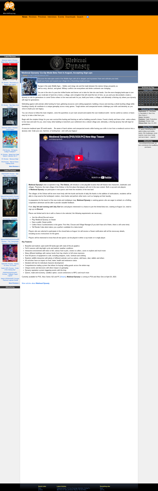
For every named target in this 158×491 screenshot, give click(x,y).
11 (145, 98)
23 (139, 102)
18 (145, 100)
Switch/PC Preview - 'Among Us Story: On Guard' (10, 264)
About (101, 488)
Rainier (25, 75)
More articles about (35, 283)
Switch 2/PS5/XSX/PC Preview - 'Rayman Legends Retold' (10, 279)
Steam (63, 277)
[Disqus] (79, 318)
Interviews (52, 17)
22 (156, 100)
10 (142, 98)
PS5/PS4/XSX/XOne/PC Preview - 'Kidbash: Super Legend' (10, 274)
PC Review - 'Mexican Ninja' (10, 159)
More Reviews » (14, 166)
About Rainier (148, 127)
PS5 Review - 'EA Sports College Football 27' (10, 150)
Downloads (70, 17)
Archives (40, 489)
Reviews (33, 17)
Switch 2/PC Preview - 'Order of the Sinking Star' (10, 269)
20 (151, 100)
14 (153, 98)
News (39, 488)
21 (153, 100)
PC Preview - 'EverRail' (10, 219)
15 (156, 98)
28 (153, 102)
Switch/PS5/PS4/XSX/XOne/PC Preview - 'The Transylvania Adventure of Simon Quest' (10, 241)
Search (80, 17)
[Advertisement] (79, 37)
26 (148, 102)
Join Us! (102, 489)
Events (61, 17)
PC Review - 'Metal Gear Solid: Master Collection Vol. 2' (10, 155)
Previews (42, 17)
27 (151, 102)
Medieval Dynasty (148, 109)
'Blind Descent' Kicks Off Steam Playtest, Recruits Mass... (72, 489)
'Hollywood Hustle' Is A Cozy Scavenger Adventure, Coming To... (74, 488)
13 (151, 98)
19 (148, 100)
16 (139, 100)
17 (142, 100)
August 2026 (148, 90)
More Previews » (14, 283)
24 (142, 102)
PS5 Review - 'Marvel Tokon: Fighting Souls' (10, 162)
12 (148, 98)
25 (145, 102)
